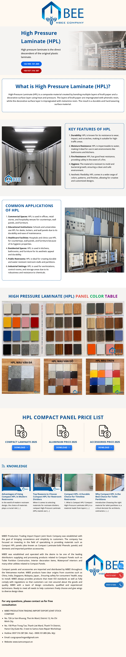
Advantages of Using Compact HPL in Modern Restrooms (14, 497)
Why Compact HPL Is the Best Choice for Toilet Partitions (108, 497)
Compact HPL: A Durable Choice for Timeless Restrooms (77, 497)
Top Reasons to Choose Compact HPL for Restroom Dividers (47, 497)
